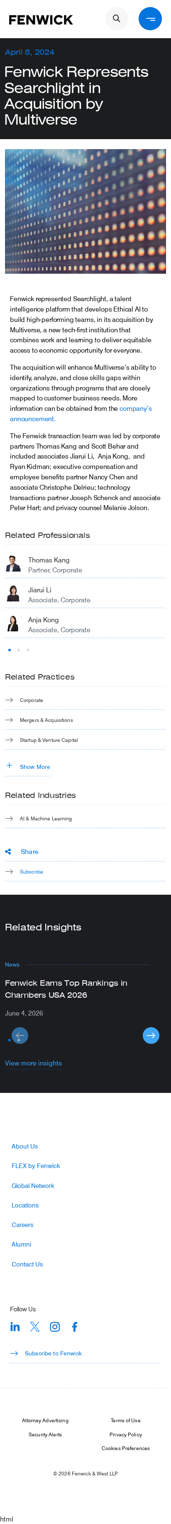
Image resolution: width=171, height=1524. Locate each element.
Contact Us (27, 1264)
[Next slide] (151, 1035)
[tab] (9, 650)
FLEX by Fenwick (36, 1166)
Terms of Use (125, 1420)
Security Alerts (45, 1434)
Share (30, 851)
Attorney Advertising (45, 1420)
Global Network (33, 1186)
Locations (25, 1205)
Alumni (21, 1244)
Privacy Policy (126, 1434)
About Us (25, 1146)
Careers (22, 1225)
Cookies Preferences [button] (126, 1448)
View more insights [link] (33, 1062)
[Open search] (116, 18)
